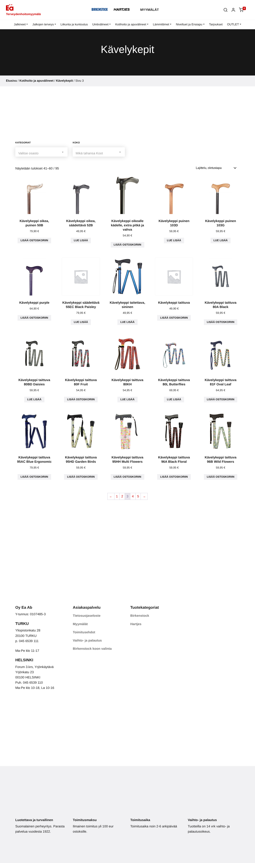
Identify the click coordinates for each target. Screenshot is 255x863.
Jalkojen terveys (43, 24)
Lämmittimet (161, 24)
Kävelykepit (64, 80)
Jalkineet (20, 24)
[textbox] (41, 153)
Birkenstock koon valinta (92, 648)
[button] (225, 9)
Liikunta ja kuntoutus (74, 24)
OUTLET (233, 24)
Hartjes (136, 624)
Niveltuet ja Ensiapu (189, 24)
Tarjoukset (216, 24)
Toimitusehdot (84, 632)
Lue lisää (81, 240)
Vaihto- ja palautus (87, 640)
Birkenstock (139, 615)
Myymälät (149, 10)
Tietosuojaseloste (86, 615)
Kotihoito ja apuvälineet (130, 24)
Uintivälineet (100, 24)
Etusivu (11, 80)
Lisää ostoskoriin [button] (34, 240)
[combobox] (41, 151)
